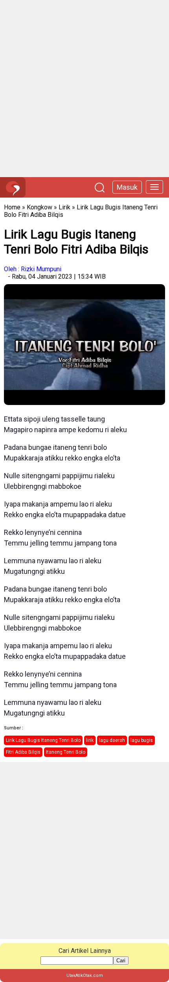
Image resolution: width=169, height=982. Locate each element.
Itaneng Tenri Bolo (65, 752)
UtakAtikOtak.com (84, 975)
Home (12, 207)
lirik (90, 740)
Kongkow (39, 207)
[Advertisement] (84, 88)
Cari (120, 961)
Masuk (127, 187)
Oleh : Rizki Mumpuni (32, 269)
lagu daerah (112, 740)
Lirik (64, 207)
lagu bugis (141, 740)
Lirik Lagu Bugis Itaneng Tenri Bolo (43, 740)
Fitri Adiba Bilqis (23, 752)
